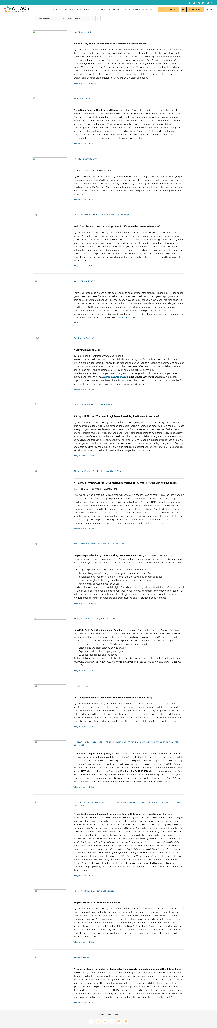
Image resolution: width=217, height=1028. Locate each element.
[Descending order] (63, 18)
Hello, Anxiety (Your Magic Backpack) (94, 618)
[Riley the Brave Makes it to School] (50, 423)
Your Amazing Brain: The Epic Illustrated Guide (100, 544)
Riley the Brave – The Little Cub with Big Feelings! (102, 215)
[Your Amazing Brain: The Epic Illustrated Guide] (50, 562)
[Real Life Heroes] (50, 114)
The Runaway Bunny (85, 159)
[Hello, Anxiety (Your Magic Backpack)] (50, 631)
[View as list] (98, 18)
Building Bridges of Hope (114, 377)
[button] (211, 9)
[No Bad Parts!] (50, 976)
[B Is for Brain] (50, 704)
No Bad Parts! (81, 957)
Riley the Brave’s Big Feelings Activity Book (98, 471)
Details (93, 83)
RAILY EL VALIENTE (84, 281)
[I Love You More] (50, 47)
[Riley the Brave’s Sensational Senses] (50, 909)
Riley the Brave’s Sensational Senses (94, 891)
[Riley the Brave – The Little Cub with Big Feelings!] (50, 233)
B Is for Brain (81, 686)
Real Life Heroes (83, 98)
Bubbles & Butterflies (86, 338)
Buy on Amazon (80, 83)
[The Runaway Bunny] (50, 174)
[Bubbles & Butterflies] (50, 357)
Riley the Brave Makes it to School (93, 404)
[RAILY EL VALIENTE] (50, 301)
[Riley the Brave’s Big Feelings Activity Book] (50, 490)
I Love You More (82, 32)
